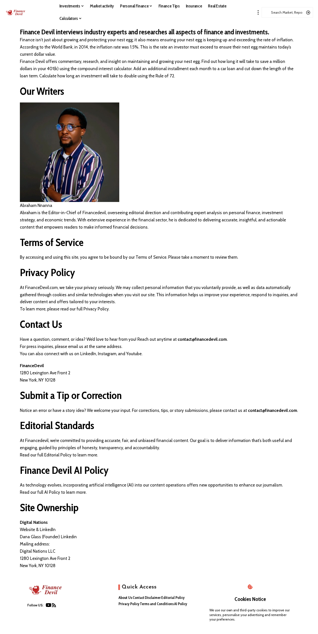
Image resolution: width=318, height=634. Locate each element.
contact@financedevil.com (202, 339)
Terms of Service (151, 257)
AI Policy (52, 492)
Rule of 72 (165, 75)
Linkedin (69, 536)
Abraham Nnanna (36, 205)
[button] (258, 12)
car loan (228, 68)
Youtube (134, 353)
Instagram (107, 353)
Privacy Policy (96, 308)
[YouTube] (48, 606)
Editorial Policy (58, 454)
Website (27, 529)
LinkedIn (88, 353)
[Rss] (53, 606)
